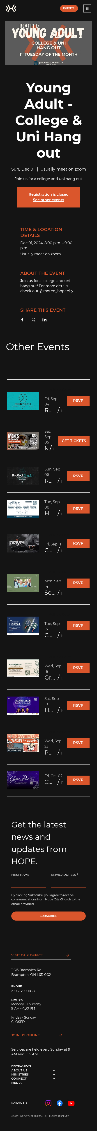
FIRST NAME (20, 874)
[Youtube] (71, 1103)
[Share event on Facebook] (22, 319)
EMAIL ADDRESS (64, 874)
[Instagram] (48, 1103)
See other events (48, 200)
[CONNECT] (54, 1078)
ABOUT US (19, 1070)
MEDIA (16, 1082)
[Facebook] (60, 1103)
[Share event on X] (33, 319)
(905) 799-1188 (23, 991)
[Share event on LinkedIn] (44, 319)
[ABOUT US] (54, 1070)
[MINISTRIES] (54, 1074)
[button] (87, 8)
